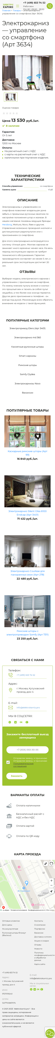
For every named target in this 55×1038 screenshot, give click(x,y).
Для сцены (7, 925)
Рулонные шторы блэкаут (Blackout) (14, 934)
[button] (50, 1033)
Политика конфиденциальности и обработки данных (43, 956)
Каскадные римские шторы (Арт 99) (27, 453)
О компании (39, 925)
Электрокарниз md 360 (27, 337)
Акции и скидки (41, 941)
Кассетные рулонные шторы (27, 346)
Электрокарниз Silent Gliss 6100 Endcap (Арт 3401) (27, 513)
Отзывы (37, 945)
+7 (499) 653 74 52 (34, 2)
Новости (38, 949)
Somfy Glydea (27, 374)
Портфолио (39, 929)
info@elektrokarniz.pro (28, 707)
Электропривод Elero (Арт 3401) (27, 328)
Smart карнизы (27, 355)
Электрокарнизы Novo (27, 383)
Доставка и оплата (42, 937)
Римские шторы (27, 365)
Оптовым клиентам (11, 921)
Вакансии (27, 392)
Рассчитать (19, 166)
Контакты (38, 921)
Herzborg (7, 224)
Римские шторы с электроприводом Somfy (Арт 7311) (27, 633)
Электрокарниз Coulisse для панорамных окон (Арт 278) (27, 573)
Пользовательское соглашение (23, 764)
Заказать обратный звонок (50, 6)
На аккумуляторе (10, 929)
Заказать (16, 776)
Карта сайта (39, 964)
